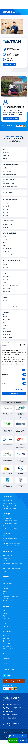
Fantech (5, 623)
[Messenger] (9, 675)
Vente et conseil (7, 583)
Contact (5, 663)
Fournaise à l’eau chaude (10, 528)
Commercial (6, 594)
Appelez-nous (13, 740)
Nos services (6, 581)
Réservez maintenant (12, 714)
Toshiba (5, 613)
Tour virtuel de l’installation (10, 601)
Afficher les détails (18, 389)
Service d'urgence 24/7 (13, 681)
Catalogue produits (8, 648)
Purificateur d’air (7, 555)
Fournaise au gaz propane (10, 523)
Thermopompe (7, 518)
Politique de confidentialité (17, 732)
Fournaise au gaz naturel (10, 520)
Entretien (5, 588)
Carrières (5, 661)
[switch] (24, 374)
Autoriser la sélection (14, 397)
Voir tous (5, 626)
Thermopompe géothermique (11, 543)
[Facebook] (4, 675)
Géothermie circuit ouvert (10, 541)
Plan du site (6, 732)
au (11, 719)
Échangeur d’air (7, 558)
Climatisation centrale (9, 503)
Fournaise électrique (9, 526)
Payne (4, 616)
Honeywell (6, 618)
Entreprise (6, 658)
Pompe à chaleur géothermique (12, 546)
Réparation (6, 591)
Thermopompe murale (9, 508)
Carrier (5, 610)
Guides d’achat (7, 646)
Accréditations (7, 638)
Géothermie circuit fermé (10, 538)
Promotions (6, 636)
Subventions (8, 641)
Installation (6, 586)
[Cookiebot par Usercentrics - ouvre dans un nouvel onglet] (20, 345)
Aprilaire (5, 621)
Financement (8, 643)
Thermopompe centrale (9, 506)
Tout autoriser (14, 393)
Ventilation (6, 566)
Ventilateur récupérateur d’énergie (12, 568)
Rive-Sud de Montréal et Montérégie (12, 724)
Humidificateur (7, 561)
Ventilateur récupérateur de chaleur (13, 563)
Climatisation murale (9, 500)
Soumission (23, 740)
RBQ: (9, 669)
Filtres (4, 571)
